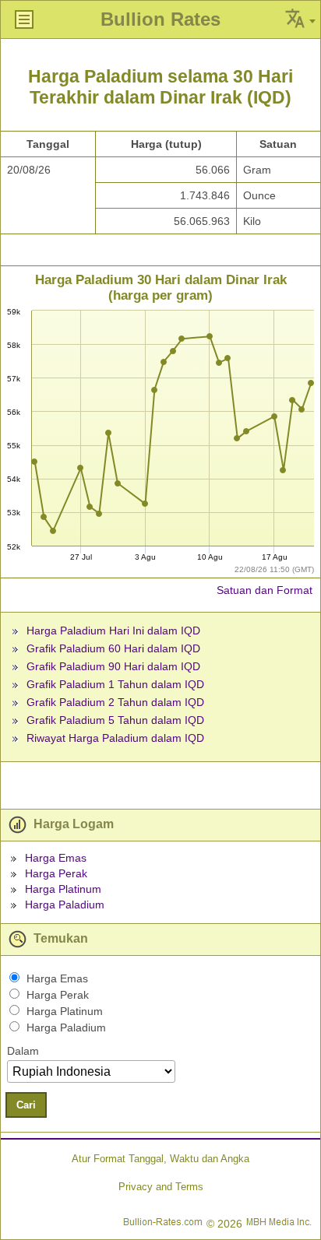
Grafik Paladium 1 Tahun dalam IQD (115, 684)
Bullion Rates (160, 19)
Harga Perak (56, 873)
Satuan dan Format (264, 590)
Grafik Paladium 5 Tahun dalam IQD (115, 720)
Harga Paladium (64, 904)
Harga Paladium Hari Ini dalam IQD (113, 630)
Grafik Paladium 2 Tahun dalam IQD (115, 702)
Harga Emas (55, 858)
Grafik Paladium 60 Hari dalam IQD (113, 648)
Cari (26, 1105)
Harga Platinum (63, 889)
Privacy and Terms (160, 1187)
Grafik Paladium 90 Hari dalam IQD (113, 666)
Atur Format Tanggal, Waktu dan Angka (160, 1158)
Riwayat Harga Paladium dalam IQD (115, 738)
